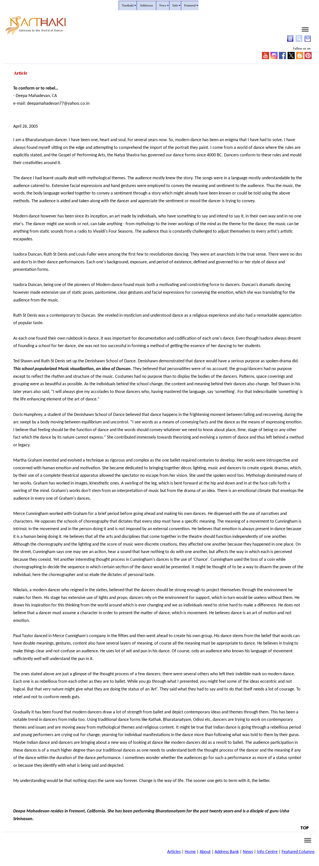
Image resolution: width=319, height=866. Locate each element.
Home (190, 852)
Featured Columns (298, 852)
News (248, 852)
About (205, 852)
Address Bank (227, 852)
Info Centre (267, 852)
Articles (174, 852)
